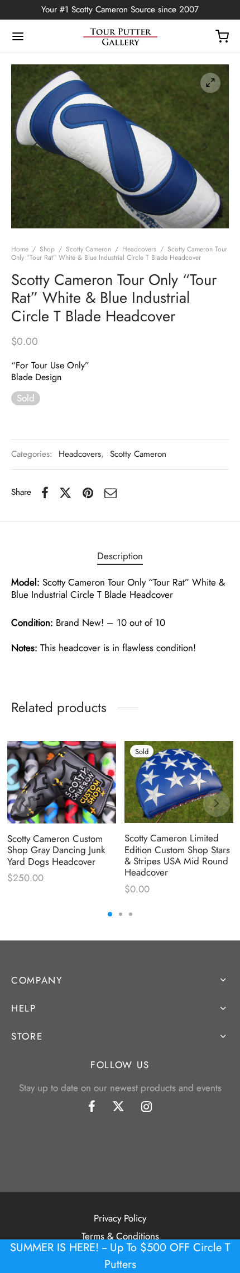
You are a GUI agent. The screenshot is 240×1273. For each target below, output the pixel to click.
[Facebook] (45, 492)
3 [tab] (130, 914)
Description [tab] (120, 556)
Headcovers (139, 249)
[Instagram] (146, 1107)
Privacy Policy (120, 1218)
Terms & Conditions (120, 1236)
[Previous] (23, 803)
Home (19, 249)
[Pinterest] (88, 492)
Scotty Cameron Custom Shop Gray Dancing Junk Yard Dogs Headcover (56, 850)
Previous (34, 146)
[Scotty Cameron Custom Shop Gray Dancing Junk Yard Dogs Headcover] (61, 782)
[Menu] (18, 36)
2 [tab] (120, 914)
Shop (47, 249)
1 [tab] (110, 914)
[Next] (216, 803)
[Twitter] (118, 1107)
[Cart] (222, 36)
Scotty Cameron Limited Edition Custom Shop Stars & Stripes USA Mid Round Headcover (177, 855)
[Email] (110, 492)
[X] (65, 492)
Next (205, 146)
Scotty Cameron (88, 249)
